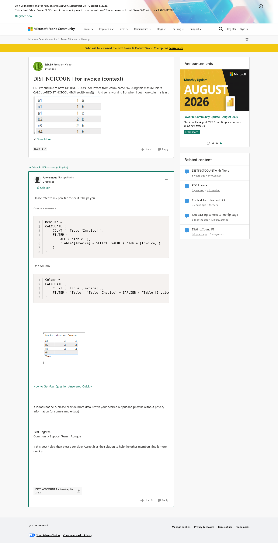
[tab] (213, 143)
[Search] (221, 29)
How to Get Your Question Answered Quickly (62, 386)
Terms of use (225, 526)
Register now (23, 16)
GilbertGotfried (219, 219)
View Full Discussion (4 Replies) (50, 167)
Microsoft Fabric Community (42, 39)
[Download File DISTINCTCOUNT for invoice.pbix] (78, 491)
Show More (43, 139)
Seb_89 (49, 64)
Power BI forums (69, 39)
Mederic (213, 205)
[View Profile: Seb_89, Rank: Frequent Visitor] (38, 66)
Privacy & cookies (204, 526)
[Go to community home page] (51, 29)
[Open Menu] (247, 39)
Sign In (244, 28)
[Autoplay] (208, 143)
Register (231, 28)
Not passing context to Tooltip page (215, 214)
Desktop (85, 39)
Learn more (176, 48)
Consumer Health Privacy (77, 535)
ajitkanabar (213, 190)
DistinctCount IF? (203, 229)
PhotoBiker (214, 175)
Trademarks (242, 526)
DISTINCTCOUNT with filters (210, 170)
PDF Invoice (199, 185)
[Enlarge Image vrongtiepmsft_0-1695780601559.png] (59, 343)
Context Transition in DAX (208, 200)
